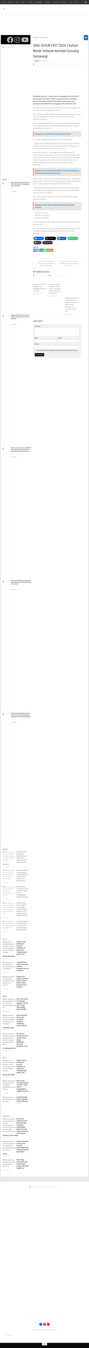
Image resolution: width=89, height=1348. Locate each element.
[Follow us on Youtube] (24, 40)
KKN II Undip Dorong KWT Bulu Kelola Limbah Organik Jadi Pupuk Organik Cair (23, 1164)
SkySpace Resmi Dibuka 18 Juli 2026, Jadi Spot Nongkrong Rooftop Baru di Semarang (20, 316)
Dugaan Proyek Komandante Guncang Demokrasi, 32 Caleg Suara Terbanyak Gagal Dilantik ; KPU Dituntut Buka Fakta (21, 715)
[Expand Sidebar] (86, 37)
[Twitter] (38, 250)
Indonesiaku (38, 2)
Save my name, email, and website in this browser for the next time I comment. (57, 350)
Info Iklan (33, 1319)
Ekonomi (30, 2)
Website (37, 344)
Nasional (10, 2)
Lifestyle (46, 2)
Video (71, 2)
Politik (16, 2)
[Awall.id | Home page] (9, 10)
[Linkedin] (41, 250)
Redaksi (37, 61)
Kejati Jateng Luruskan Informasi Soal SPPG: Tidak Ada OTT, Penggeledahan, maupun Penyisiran (20, 184)
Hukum (23, 2)
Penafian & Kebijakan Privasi (55, 1319)
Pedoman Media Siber (42, 1319)
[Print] (51, 250)
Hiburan (35, 37)
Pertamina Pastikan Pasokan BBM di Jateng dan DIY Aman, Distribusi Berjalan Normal (23, 926)
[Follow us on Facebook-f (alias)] (10, 40)
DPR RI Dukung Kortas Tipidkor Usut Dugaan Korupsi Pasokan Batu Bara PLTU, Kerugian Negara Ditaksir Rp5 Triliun (22, 909)
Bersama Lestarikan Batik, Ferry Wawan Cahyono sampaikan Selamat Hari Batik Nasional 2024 (55, 288)
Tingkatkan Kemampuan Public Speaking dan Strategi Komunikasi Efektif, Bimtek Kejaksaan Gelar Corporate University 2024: (72, 304)
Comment (38, 326)
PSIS (76, 2)
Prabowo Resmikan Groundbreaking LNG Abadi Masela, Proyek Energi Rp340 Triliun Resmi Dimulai (21, 582)
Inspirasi (55, 2)
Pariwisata (63, 2)
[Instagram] (44, 1324)
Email (60, 338)
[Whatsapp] (44, 250)
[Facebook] (34, 250)
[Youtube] (48, 1324)
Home (3, 2)
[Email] (48, 250)
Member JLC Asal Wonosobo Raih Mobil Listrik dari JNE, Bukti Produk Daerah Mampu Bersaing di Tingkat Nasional (21, 449)
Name (37, 338)
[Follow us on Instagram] (17, 40)
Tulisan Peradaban (9, 1335)
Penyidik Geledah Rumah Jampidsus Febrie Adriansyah (22, 1099)
